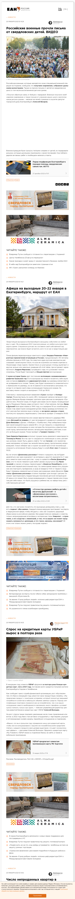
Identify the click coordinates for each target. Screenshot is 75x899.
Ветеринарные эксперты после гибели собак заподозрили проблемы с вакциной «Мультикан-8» (38, 595)
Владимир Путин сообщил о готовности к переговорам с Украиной (36, 254)
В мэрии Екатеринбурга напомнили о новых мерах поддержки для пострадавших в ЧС (36, 837)
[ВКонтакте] (56, 184)
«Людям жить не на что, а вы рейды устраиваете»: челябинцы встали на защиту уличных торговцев (38, 846)
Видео (17, 180)
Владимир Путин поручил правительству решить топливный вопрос (37, 605)
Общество (10, 180)
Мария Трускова (61, 623)
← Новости (11, 17)
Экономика (10, 764)
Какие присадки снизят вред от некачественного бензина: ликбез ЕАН (38, 261)
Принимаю (37, 895)
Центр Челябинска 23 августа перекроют (26, 258)
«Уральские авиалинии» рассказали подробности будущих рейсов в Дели (37, 852)
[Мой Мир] (65, 184)
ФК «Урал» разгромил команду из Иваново (26, 268)
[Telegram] (62, 184)
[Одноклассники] (59, 184)
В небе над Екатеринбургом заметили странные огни (31, 264)
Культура (18, 528)
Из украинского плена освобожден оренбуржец (29, 608)
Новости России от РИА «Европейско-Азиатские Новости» (13, 9)
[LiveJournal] (67, 184)
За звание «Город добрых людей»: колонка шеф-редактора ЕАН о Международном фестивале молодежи (36, 601)
